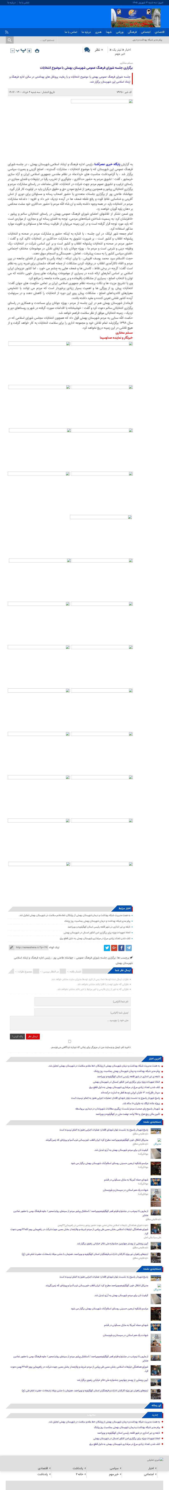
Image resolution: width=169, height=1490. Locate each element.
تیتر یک (116, 49)
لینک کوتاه (54, 947)
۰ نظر (99, 50)
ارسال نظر (33, 1036)
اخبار (128, 49)
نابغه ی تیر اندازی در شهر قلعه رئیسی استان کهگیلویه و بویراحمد (99, 927)
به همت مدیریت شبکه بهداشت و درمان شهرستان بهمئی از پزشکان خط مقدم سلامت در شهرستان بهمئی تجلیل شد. (74, 915)
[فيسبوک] (121, 948)
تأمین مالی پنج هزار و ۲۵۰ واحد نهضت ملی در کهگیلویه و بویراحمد (128, 1114)
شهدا (109, 32)
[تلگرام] (129, 948)
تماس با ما (24, 3)
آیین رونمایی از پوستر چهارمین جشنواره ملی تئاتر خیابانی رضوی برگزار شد (112, 1244)
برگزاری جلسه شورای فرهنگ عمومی (96, 958)
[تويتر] (107, 948)
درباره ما (11, 3)
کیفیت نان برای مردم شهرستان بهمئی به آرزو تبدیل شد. (120, 1150)
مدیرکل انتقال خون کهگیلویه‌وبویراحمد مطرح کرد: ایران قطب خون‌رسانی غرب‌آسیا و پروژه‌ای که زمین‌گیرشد (97, 1140)
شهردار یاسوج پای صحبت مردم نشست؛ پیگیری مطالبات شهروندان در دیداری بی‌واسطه (117, 1109)
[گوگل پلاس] (114, 948)
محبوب (91, 1415)
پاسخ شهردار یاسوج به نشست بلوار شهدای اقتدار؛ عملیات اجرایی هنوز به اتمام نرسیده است (115, 1098)
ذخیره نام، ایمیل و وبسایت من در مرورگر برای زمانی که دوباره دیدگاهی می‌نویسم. (91, 1047)
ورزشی (119, 32)
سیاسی (114, 1468)
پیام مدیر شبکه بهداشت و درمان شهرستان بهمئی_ (138, 40)
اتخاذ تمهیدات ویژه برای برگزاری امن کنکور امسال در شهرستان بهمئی (97, 933)
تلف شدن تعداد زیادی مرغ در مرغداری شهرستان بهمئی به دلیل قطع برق (95, 938)
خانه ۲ (79, 1474)
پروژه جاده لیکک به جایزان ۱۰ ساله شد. (141, 1103)
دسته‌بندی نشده (152, 1122)
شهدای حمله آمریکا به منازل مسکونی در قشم (126, 1180)
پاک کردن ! (17, 1036)
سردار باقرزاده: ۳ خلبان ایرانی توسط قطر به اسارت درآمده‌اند (130, 1093)
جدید (155, 1415)
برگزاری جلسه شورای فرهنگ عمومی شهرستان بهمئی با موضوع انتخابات (86, 68)
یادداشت (78, 1468)
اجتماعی (145, 32)
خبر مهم (120, 54)
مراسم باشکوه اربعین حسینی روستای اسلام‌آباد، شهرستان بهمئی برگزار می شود (109, 1163)
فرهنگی (132, 32)
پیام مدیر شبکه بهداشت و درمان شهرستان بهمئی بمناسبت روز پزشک (97, 921)
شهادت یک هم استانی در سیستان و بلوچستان (125, 1190)
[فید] (7, 31)
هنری (98, 32)
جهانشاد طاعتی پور (63, 958)
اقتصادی (159, 32)
